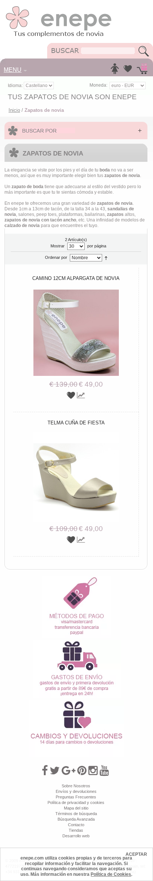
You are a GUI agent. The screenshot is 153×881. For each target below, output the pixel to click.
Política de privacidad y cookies (76, 802)
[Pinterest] (82, 771)
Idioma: (16, 85)
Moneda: (98, 85)
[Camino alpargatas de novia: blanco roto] (76, 290)
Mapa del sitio (76, 808)
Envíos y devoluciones (76, 791)
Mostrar (58, 246)
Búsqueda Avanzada (76, 819)
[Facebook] (45, 771)
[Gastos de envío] (77, 642)
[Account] (115, 70)
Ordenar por (56, 257)
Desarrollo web (75, 836)
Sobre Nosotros (76, 786)
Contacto (76, 824)
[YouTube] (104, 771)
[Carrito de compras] (142, 70)
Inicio (14, 110)
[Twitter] (55, 771)
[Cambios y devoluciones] (76, 702)
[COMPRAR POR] (75, 130)
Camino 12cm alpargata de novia (76, 278)
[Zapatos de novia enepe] (59, 8)
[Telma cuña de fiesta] (76, 434)
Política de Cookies (111, 874)
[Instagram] (93, 771)
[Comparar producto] (81, 395)
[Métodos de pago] (76, 578)
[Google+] (68, 771)
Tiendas (76, 830)
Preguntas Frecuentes (76, 797)
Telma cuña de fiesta (76, 423)
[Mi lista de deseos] (128, 70)
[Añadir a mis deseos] (72, 395)
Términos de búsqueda (76, 813)
